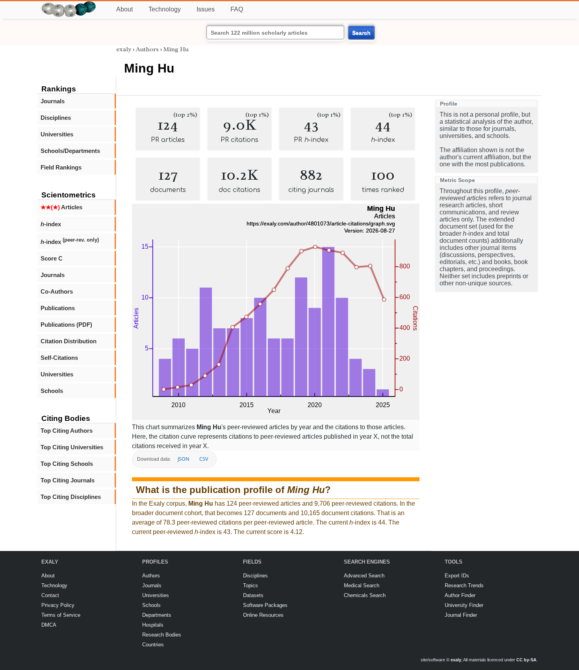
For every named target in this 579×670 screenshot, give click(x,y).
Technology (164, 9)
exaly (123, 49)
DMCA (48, 625)
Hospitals (152, 625)
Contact (50, 595)
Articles (61, 207)
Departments (156, 615)
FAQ (236, 9)
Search (361, 33)
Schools (52, 390)
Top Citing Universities (72, 447)
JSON (183, 459)
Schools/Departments (70, 150)
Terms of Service (60, 615)
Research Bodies (161, 635)
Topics (250, 585)
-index (51, 224)
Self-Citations (59, 357)
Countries (153, 645)
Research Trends (464, 585)
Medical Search (361, 585)
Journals (53, 101)
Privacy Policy (57, 605)
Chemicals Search (365, 595)
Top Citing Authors (67, 430)
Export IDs (457, 576)
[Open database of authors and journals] (68, 4)
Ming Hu (176, 49)
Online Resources (263, 615)
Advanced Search (364, 576)
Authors (147, 49)
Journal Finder (461, 615)
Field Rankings (61, 167)
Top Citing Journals (68, 480)
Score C (52, 258)
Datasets (253, 595)
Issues (206, 9)
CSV (203, 459)
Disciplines (56, 117)
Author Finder (460, 595)
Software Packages (265, 605)
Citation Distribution (68, 341)
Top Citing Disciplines (71, 496)
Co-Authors (57, 291)
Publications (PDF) (66, 324)
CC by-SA (526, 659)
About (124, 9)
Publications (58, 308)
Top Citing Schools (67, 463)
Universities (57, 134)
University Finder (464, 605)
